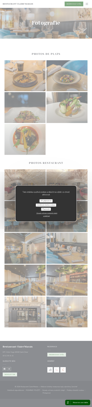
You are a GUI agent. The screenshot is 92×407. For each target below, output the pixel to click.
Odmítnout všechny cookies (46, 205)
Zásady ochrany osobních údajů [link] (46, 213)
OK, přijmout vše (46, 201)
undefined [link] (46, 216)
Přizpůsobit (46, 209)
